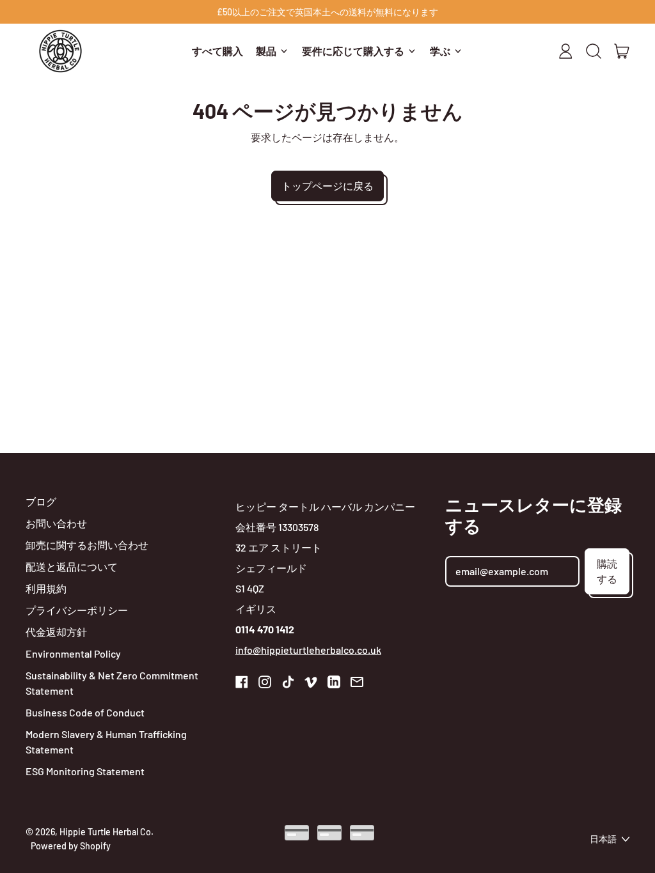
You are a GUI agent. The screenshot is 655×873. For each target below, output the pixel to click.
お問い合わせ (56, 523)
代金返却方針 (56, 632)
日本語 (603, 838)
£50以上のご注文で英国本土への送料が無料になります (327, 11)
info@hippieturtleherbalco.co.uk (308, 650)
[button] (594, 51)
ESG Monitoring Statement (85, 771)
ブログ (41, 501)
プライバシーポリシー (77, 610)
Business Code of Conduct (85, 712)
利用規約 (46, 588)
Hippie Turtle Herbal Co (105, 831)
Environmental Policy (73, 653)
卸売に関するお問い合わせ (87, 545)
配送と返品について (72, 566)
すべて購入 (217, 51)
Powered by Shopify (71, 845)
